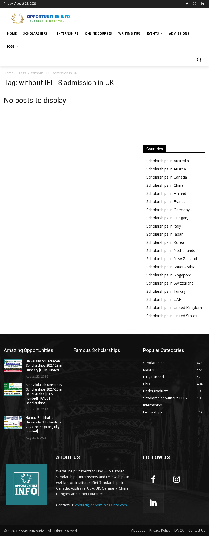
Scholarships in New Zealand (171, 258)
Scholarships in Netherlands (170, 250)
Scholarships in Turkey (166, 291)
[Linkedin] (202, 4)
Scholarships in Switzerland (170, 283)
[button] (198, 59)
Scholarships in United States (171, 315)
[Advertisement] (141, 18)
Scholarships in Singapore (168, 275)
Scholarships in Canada (166, 177)
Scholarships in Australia (167, 160)
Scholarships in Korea (165, 242)
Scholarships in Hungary (167, 217)
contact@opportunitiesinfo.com (101, 505)
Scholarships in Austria (166, 169)
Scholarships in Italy (163, 226)
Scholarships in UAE (163, 299)
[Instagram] (194, 4)
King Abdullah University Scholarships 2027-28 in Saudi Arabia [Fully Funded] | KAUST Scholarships (44, 394)
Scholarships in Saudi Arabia (170, 266)
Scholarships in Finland (166, 193)
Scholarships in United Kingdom (174, 307)
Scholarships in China (164, 185)
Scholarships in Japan (164, 234)
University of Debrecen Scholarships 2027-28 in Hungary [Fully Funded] (44, 365)
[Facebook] (187, 4)
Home (8, 73)
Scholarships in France (166, 201)
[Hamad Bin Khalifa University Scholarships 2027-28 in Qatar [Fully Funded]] (13, 422)
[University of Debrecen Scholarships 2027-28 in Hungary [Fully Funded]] (13, 365)
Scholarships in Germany (168, 209)
